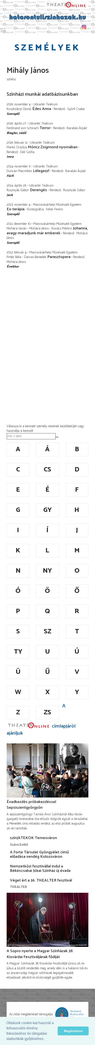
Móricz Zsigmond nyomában (53, 147)
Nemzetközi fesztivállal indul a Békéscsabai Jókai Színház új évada (40, 868)
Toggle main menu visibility (3, 30)
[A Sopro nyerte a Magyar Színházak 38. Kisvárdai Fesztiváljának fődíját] (47, 920)
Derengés (38, 190)
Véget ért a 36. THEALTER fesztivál (41, 880)
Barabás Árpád (77, 128)
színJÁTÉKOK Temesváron (33, 838)
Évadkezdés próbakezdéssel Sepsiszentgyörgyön (31, 805)
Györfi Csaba (76, 109)
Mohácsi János (16, 262)
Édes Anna (41, 109)
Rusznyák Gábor (74, 190)
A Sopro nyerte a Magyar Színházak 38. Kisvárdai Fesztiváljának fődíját (40, 954)
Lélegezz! (41, 171)
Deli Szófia (27, 152)
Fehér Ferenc (54, 209)
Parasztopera (58, 257)
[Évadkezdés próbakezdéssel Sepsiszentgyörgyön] (47, 770)
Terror (45, 128)
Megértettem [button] (73, 1031)
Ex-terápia (16, 209)
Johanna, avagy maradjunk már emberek (47, 230)
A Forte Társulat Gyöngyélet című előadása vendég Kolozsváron (39, 854)
